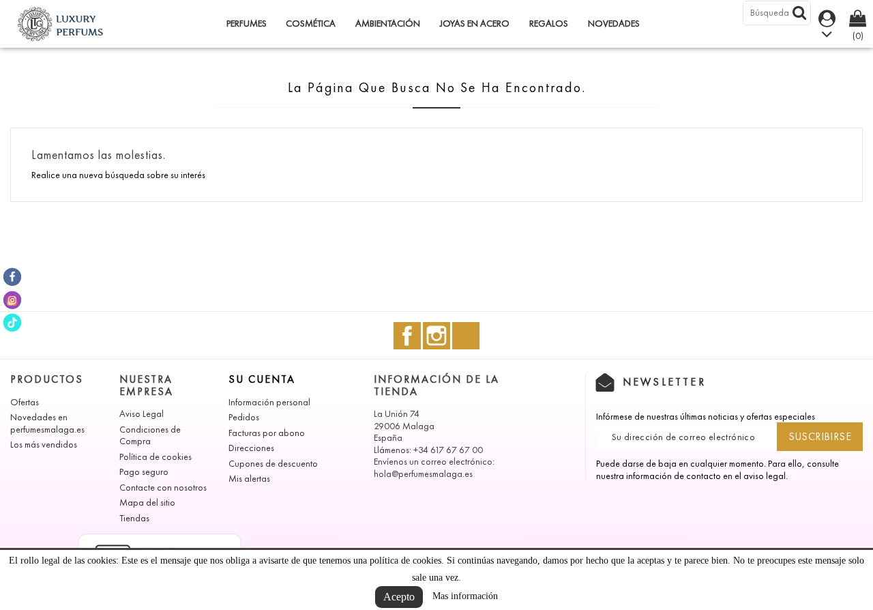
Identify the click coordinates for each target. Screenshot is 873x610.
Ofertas (24, 402)
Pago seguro (143, 472)
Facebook (407, 335)
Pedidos (243, 417)
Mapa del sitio (147, 502)
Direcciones (251, 448)
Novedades (614, 23)
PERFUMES (246, 23)
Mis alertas (249, 478)
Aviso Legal (141, 414)
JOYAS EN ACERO (474, 23)
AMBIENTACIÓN (387, 23)
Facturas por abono (266, 433)
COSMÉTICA (311, 23)
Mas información (465, 596)
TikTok (465, 335)
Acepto (399, 596)
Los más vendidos (43, 444)
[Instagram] (12, 299)
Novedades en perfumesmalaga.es (47, 423)
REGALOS (548, 23)
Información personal (269, 402)
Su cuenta (261, 379)
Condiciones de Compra (150, 436)
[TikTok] (12, 323)
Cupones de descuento (273, 463)
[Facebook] (12, 277)
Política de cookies (155, 457)
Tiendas (134, 518)
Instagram (436, 335)
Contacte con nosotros (163, 487)
